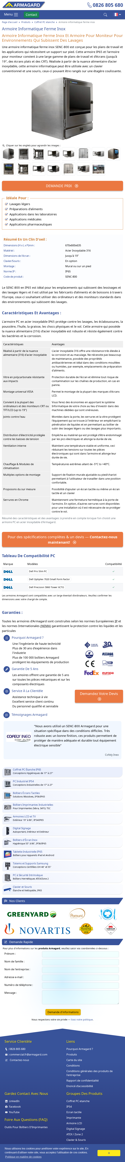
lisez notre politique (82, 1019)
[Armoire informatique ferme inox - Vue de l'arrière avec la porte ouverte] (83, 169)
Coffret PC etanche (44, 22)
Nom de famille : (14, 961)
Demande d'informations (63, 1012)
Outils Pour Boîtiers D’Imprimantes (26, 1127)
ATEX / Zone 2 (74, 1134)
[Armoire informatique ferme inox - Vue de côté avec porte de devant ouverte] (38, 169)
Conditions (73, 1065)
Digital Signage (75, 1129)
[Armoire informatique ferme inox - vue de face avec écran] (8, 169)
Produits (25, 22)
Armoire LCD (74, 1123)
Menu (9, 14)
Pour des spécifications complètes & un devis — (62, 539)
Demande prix (59, 185)
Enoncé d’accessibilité (79, 1086)
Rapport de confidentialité (82, 1080)
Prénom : (10, 953)
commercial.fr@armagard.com (28, 1054)
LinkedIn (14, 1101)
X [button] (109, 1153)
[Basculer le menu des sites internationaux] (117, 15)
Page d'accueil (9, 22)
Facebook (15, 1106)
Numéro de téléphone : (18, 985)
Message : (10, 993)
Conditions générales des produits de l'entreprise (89, 1073)
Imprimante (73, 1117)
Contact (31, 14)
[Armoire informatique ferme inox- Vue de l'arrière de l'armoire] (68, 169)
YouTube (14, 1112)
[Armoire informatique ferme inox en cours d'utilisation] (98, 169)
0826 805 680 (108, 5)
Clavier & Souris (76, 1140)
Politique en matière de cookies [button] (23, 1156)
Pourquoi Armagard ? (79, 1049)
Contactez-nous (19, 1060)
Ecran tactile (74, 1112)
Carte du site (74, 1060)
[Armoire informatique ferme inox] (113, 154)
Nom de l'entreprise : (17, 969)
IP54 (69, 1106)
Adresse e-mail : (14, 977)
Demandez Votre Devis (99, 693)
